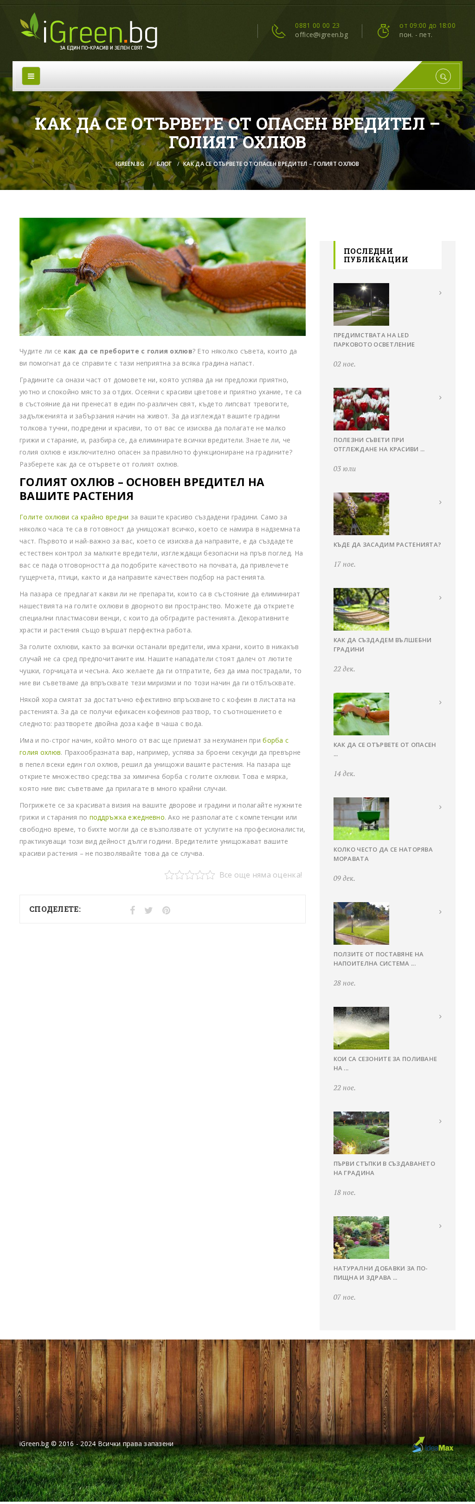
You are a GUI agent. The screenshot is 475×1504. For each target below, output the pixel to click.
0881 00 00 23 (317, 25)
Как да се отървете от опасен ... (385, 749)
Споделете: (55, 909)
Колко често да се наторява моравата (383, 854)
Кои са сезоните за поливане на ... (385, 1063)
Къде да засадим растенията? (388, 544)
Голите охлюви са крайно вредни (73, 516)
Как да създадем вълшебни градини (383, 644)
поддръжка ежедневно (127, 817)
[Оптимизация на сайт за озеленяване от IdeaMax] (432, 1443)
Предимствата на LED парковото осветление (374, 339)
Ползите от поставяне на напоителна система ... (379, 958)
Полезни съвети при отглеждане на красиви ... (379, 444)
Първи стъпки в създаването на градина (384, 1168)
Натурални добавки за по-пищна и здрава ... (381, 1273)
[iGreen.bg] (89, 32)
